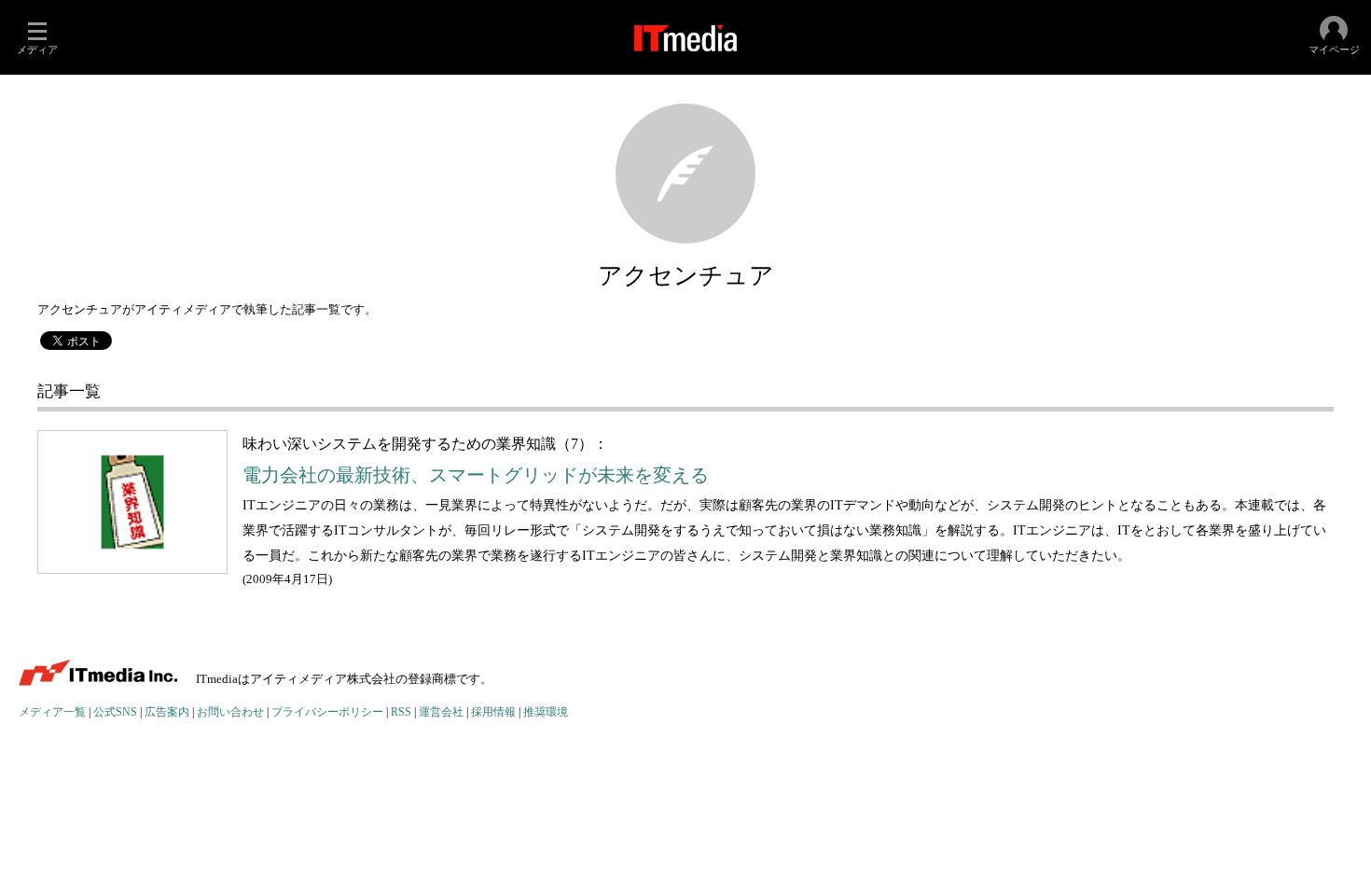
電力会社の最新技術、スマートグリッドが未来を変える (475, 475)
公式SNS (115, 712)
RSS (401, 712)
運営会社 (441, 712)
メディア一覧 (52, 712)
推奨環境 (545, 712)
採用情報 (493, 712)
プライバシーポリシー (327, 712)
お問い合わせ (230, 712)
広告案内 (167, 712)
